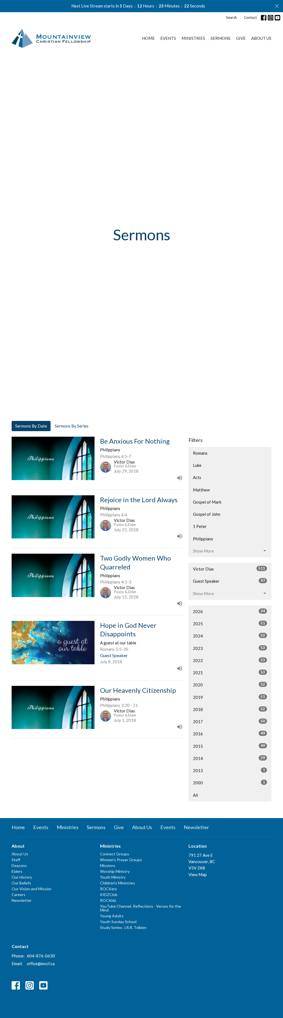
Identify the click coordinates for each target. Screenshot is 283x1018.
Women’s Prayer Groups (121, 859)
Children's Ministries (117, 883)
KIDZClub (108, 894)
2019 (229, 697)
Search (231, 17)
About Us (261, 38)
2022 (229, 660)
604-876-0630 (41, 955)
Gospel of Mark (207, 501)
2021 (229, 672)
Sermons (220, 38)
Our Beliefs (21, 883)
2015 (229, 746)
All (195, 795)
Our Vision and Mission (31, 888)
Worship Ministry (115, 871)
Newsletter (196, 827)
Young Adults (112, 915)
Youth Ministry (112, 877)
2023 (229, 648)
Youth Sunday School (118, 921)
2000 (229, 782)
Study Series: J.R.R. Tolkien (123, 927)
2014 (229, 758)
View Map (197, 874)
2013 (229, 770)
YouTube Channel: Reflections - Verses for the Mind (140, 908)
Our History (22, 877)
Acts (197, 477)
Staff (16, 859)
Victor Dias (229, 568)
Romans (200, 453)
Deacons (19, 865)
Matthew (201, 489)
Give (241, 38)
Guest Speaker (229, 581)
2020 (229, 684)
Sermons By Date (31, 425)
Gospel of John (206, 514)
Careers (18, 894)
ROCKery (108, 888)
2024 (229, 635)
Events (168, 38)
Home (148, 38)
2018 (229, 709)
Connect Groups (114, 854)
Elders (17, 871)
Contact (250, 17)
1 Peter (200, 526)
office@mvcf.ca (41, 963)
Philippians (203, 538)
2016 (229, 733)
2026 (229, 611)
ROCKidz (108, 900)
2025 (229, 623)
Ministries (193, 38)
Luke (197, 465)
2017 (229, 721)
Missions (107, 865)
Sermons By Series (71, 425)
